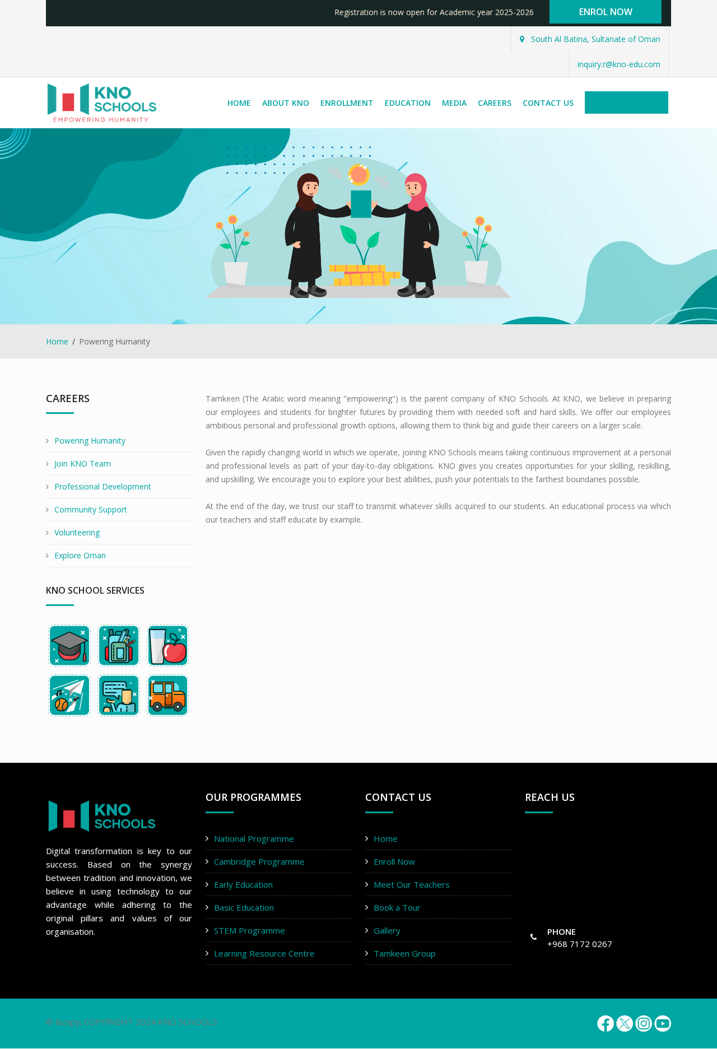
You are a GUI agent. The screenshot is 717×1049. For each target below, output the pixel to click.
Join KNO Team (82, 463)
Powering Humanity (89, 440)
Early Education (243, 884)
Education (408, 102)
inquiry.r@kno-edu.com (619, 64)
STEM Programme (249, 930)
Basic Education (244, 907)
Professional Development (102, 486)
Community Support (90, 509)
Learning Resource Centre (264, 953)
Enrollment (347, 102)
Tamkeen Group (405, 953)
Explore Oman (80, 555)
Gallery (387, 930)
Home (239, 102)
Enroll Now (394, 861)
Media (454, 102)
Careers (494, 102)
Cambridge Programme (259, 861)
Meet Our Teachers (412, 884)
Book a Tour (397, 907)
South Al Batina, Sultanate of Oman (594, 39)
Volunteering (77, 532)
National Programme (254, 838)
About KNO (285, 102)
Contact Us (548, 102)
